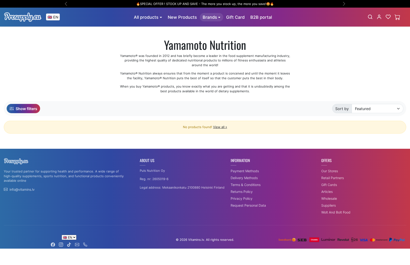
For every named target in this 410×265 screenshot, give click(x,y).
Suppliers (328, 205)
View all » (220, 127)
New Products (182, 17)
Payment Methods (245, 171)
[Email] (77, 244)
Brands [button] (210, 17)
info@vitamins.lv (22, 189)
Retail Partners (332, 178)
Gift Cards (329, 185)
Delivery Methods (244, 178)
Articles (327, 192)
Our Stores (329, 171)
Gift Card (235, 17)
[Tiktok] (69, 244)
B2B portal (261, 17)
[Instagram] (61, 244)
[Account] (379, 16)
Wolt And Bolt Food (335, 212)
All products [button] (146, 17)
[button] (370, 16)
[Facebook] (53, 244)
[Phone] (85, 244)
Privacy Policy (241, 198)
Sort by (342, 108)
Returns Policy (242, 192)
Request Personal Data (248, 205)
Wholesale (329, 198)
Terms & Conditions (246, 185)
